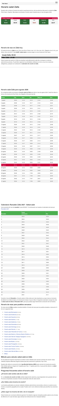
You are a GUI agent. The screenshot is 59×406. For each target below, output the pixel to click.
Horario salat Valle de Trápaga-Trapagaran (15, 336)
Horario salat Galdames (10, 322)
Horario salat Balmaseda (10, 312)
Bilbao (6, 353)
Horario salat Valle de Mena (11, 351)
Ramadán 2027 (5, 209)
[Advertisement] (29, 37)
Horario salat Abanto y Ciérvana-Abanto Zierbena (17, 334)
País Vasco (5, 3)
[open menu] (56, 2)
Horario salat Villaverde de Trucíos (13, 332)
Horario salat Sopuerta (10, 317)
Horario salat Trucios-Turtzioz (11, 346)
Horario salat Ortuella (9, 349)
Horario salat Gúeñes (9, 319)
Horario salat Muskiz (9, 341)
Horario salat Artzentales (10, 324)
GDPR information (5, 404)
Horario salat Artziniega (10, 327)
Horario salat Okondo (9, 329)
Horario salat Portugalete (10, 344)
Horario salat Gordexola (10, 314)
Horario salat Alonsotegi (10, 339)
